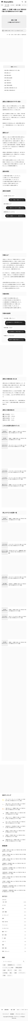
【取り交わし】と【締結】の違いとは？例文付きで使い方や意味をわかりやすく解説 (15, 809)
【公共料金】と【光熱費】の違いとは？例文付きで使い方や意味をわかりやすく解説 (14, 868)
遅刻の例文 (8, 75)
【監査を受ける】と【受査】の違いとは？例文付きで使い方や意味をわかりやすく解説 (15, 840)
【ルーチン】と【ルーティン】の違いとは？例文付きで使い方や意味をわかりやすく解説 (15, 800)
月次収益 (5, 972)
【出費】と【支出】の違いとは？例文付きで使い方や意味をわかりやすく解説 (14, 859)
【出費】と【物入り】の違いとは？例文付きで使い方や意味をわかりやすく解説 (14, 850)
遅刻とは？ (8, 73)
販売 (16, 972)
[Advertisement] (14, 49)
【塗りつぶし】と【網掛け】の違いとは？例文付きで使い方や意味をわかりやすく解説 (15, 818)
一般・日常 (6, 5)
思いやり (10, 970)
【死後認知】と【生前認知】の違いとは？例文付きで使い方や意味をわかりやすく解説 (14, 886)
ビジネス (12, 5)
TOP (2, 5)
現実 (4, 975)
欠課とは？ (8, 80)
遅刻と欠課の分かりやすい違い (13, 70)
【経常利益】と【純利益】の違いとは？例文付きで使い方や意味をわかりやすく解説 (14, 873)
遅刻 (19, 34)
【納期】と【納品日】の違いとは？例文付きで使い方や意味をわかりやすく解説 (15, 813)
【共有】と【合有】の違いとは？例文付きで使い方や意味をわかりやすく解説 (14, 877)
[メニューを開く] (25, 1)
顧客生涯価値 (19, 967)
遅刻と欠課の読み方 (10, 90)
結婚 (4, 970)
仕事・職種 (18, 5)
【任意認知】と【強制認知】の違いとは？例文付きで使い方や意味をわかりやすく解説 (14, 891)
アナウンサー (22, 972)
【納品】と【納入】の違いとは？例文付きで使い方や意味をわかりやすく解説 (15, 831)
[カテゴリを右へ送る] (25, 5)
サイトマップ (6, 1014)
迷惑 (4, 965)
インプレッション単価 (8, 967)
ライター (20, 965)
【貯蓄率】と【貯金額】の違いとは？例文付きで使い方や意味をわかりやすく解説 (14, 864)
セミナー (10, 975)
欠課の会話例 (9, 85)
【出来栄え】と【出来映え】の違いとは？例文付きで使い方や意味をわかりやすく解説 (15, 827)
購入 (11, 972)
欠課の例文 (8, 82)
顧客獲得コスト (11, 965)
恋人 (20, 970)
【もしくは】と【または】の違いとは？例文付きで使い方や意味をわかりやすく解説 (15, 822)
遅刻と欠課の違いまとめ (11, 87)
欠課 (15, 34)
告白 (16, 970)
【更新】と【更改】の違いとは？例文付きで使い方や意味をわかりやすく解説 (15, 836)
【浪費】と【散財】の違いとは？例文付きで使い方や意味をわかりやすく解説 (14, 855)
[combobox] (14, 961)
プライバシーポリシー (20, 1014)
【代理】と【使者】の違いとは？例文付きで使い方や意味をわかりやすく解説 (14, 882)
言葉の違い (24, 34)
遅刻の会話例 (9, 78)
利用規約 (12, 1014)
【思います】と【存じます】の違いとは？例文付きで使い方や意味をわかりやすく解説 (15, 804)
